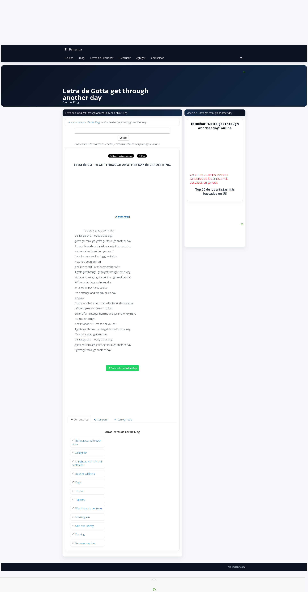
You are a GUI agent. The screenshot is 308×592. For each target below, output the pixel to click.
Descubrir (125, 58)
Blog (81, 58)
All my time (81, 453)
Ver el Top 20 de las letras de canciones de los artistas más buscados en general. (209, 178)
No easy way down (86, 543)
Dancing (80, 534)
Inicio (72, 122)
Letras (80, 122)
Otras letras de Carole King (122, 432)
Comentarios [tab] (80, 419)
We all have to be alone (88, 508)
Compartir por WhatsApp (123, 368)
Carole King (93, 122)
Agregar (140, 58)
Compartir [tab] (102, 419)
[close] (154, 579)
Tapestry (80, 500)
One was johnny (84, 526)
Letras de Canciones (102, 58)
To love (79, 491)
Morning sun (82, 517)
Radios (69, 58)
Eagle (78, 482)
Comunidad (157, 58)
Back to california (85, 473)
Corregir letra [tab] (124, 419)
